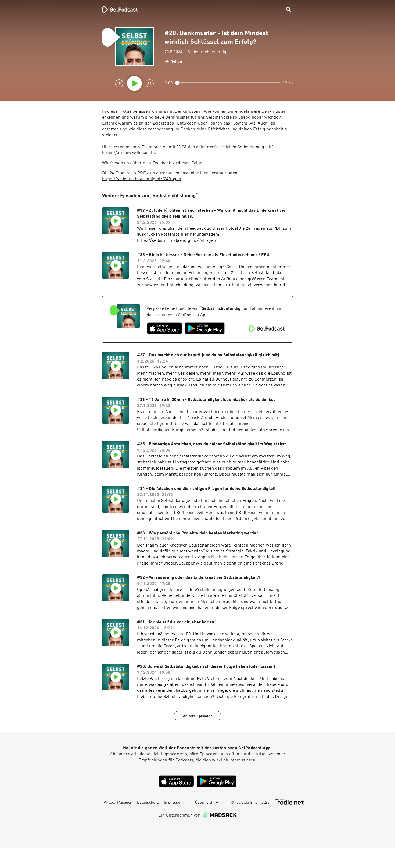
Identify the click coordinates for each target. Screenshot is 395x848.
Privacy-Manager (117, 802)
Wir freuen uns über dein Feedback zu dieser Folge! (153, 163)
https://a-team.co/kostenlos (129, 153)
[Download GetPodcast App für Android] (205, 328)
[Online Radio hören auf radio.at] (289, 801)
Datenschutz (148, 802)
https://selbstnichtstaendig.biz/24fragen (141, 179)
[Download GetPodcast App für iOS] (164, 328)
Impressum (174, 802)
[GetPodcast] (116, 9)
